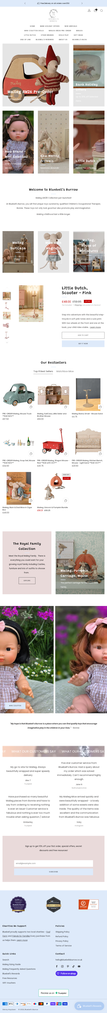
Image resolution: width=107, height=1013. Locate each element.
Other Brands (47, 35)
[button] (49, 709)
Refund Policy (62, 936)
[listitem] (53, 3)
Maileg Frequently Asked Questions (19, 969)
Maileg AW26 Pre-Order (60, 30)
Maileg (79, 30)
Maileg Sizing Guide (12, 964)
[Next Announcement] (82, 3)
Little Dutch (30, 35)
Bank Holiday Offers (50, 26)
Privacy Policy (62, 941)
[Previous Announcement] (25, 3)
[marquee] (53, 751)
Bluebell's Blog (79, 39)
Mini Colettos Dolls (34, 30)
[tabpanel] (53, 448)
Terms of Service (64, 945)
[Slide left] (6, 288)
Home (32, 26)
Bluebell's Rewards (45, 39)
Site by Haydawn (9, 1010)
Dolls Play (64, 35)
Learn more (95, 327)
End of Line (25, 39)
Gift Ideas (78, 35)
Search (6, 960)
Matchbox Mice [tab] (65, 371)
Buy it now (83, 344)
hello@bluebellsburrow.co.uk (69, 960)
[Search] (101, 10)
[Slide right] (6, 342)
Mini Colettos (15, 706)
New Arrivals (71, 26)
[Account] (89, 10)
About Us (63, 39)
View (18, 260)
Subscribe (53, 872)
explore (27, 581)
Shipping (78, 305)
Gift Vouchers (9, 983)
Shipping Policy (63, 932)
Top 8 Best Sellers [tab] (43, 371)
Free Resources (10, 978)
